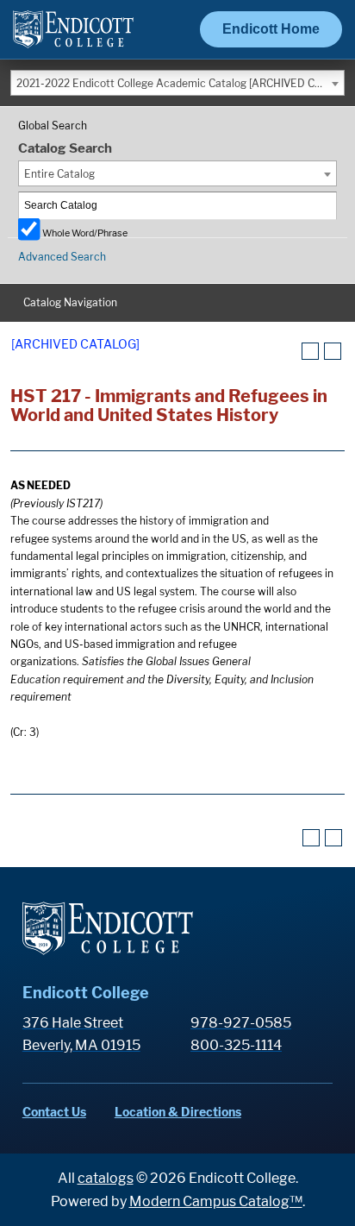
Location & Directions (178, 1111)
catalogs (106, 1178)
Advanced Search (62, 256)
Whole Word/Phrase (85, 232)
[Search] (324, 206)
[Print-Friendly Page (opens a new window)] (310, 351)
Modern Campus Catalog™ (215, 1201)
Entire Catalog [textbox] (59, 173)
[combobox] (177, 83)
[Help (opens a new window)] (332, 351)
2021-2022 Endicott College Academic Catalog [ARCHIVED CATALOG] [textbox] (180, 83)
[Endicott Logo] (73, 36)
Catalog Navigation (70, 302)
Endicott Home (271, 29)
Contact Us (54, 1111)
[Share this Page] (288, 352)
